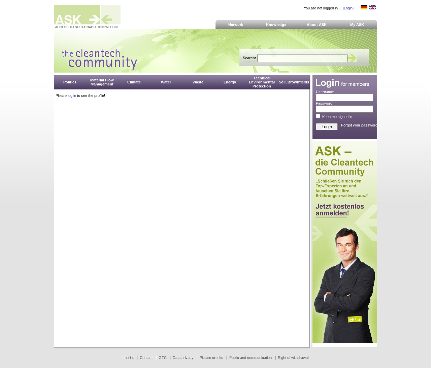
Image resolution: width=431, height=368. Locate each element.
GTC (163, 358)
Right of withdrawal (293, 358)
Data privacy (183, 358)
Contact (146, 358)
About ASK (317, 25)
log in (72, 96)
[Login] (348, 8)
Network (235, 25)
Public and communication (250, 358)
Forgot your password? (360, 125)
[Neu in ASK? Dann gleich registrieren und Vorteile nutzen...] (344, 342)
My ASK (357, 25)
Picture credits (211, 358)
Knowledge (276, 25)
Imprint (128, 358)
